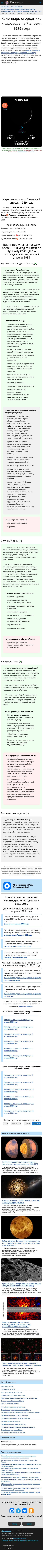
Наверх (29, 1524)
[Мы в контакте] (24, 1511)
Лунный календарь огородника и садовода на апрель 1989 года (20, 11)
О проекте (5, 1540)
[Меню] (2, 2)
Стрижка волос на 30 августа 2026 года (13, 1395)
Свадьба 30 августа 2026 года (10, 1404)
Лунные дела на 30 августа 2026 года (12, 1401)
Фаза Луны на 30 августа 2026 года (11, 1392)
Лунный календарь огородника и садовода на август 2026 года (20, 1412)
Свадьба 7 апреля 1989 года (15, 957)
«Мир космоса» (6, 1531)
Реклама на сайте (33, 1540)
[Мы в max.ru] (21, 889)
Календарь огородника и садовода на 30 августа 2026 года (19, 1398)
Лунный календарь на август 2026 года (13, 1407)
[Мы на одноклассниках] (31, 1511)
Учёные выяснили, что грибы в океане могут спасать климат (20, 1477)
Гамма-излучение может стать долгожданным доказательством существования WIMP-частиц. (21, 1473)
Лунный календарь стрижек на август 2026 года (16, 1410)
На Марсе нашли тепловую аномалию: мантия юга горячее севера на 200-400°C (19, 1469)
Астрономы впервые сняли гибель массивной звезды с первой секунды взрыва (20, 1493)
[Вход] (40, 2)
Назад (14, 1524)
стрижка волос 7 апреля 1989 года (18, 935)
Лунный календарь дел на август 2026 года (14, 1415)
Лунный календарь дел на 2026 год (12, 1430)
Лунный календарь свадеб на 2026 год (13, 1433)
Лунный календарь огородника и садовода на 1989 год (18, 9)
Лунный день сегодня (8, 1389)
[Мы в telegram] (18, 1511)
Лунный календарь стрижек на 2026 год (13, 1424)
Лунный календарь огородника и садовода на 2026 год (18, 1427)
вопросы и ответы (29, 875)
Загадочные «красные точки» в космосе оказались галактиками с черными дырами (21, 1465)
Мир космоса (5, 7)
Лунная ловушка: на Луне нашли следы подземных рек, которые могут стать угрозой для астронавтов (21, 1489)
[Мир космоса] (7, 3)
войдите (32, 151)
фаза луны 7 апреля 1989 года (16, 924)
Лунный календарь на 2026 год (10, 1421)
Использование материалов (17, 1540)
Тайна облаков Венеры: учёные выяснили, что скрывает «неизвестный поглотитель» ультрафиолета (18, 1457)
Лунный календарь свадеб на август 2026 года (15, 1418)
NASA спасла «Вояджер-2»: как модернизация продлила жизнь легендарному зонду (20, 1485)
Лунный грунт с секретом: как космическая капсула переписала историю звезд (21, 1480)
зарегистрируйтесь (22, 151)
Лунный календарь (17, 7)
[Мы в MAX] (12, 1511)
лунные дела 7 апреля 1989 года (17, 946)
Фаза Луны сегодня (7, 1386)
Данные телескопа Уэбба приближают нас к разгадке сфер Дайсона (19, 1461)
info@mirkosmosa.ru (19, 1538)
